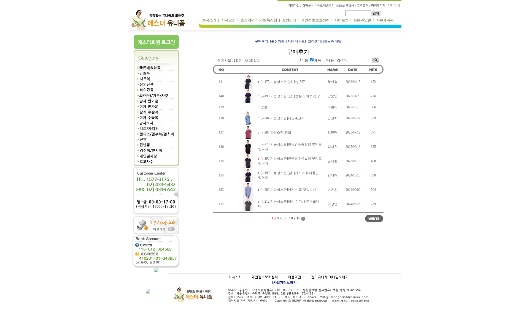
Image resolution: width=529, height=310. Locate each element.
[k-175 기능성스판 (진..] (278, 82)
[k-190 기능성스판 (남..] (278, 96)
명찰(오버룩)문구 (307, 96)
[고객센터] (314, 41)
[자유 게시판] (296, 41)
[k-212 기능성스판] (274, 201)
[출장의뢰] (277, 41)
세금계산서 (296, 118)
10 (298, 218)
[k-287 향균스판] (273, 132)
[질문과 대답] (332, 41)
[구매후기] (261, 41)
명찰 (264, 107)
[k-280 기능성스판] (274, 190)
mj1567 (300, 82)
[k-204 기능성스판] (274, 118)
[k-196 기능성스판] (274, 159)
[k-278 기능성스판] (274, 144)
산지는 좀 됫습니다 (302, 190)
